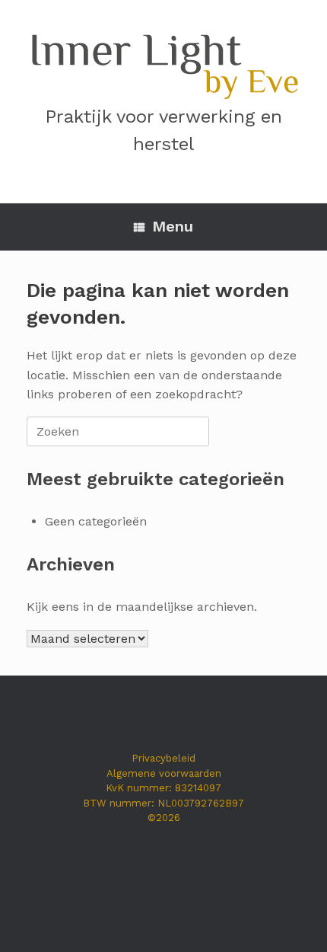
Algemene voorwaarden (163, 773)
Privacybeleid (163, 758)
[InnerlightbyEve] (163, 63)
